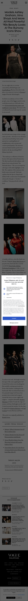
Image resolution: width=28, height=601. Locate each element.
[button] (14, 297)
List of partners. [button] (21, 306)
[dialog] (14, 300)
